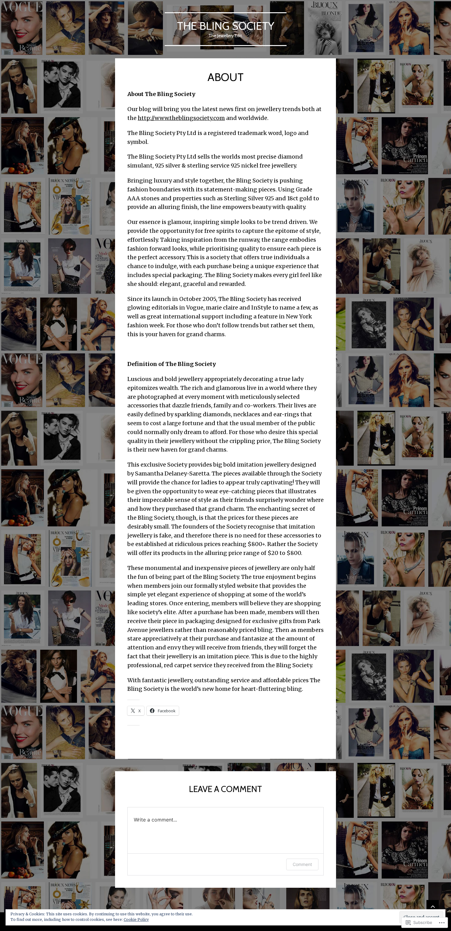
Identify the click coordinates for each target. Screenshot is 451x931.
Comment (302, 864)
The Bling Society (225, 26)
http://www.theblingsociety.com (181, 117)
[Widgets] (432, 906)
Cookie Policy (136, 919)
